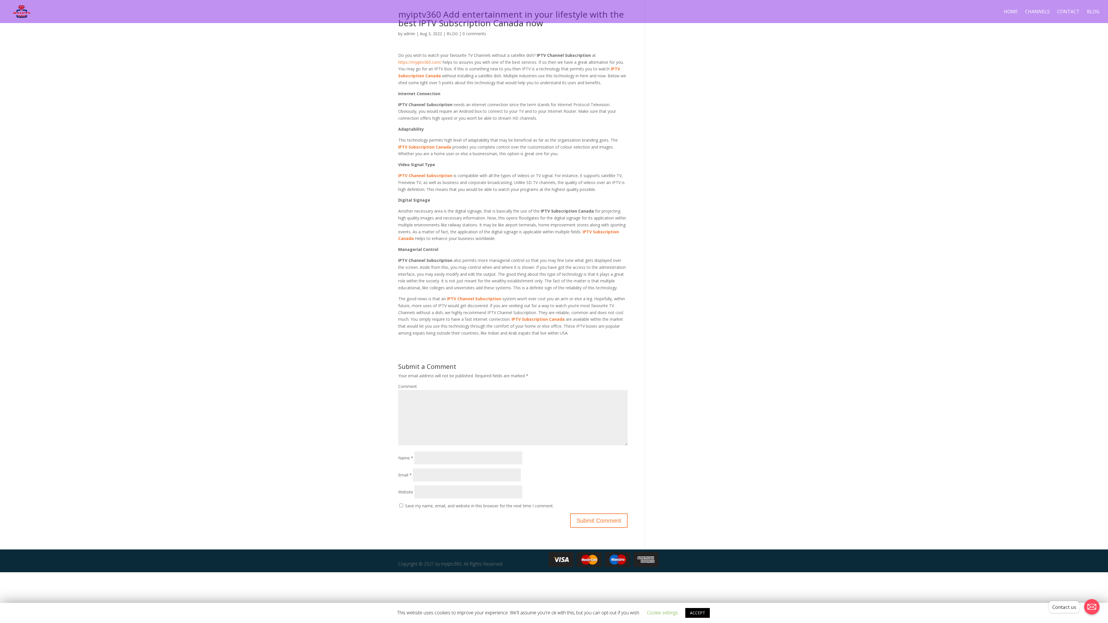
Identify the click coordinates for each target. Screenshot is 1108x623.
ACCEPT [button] (697, 613)
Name (405, 458)
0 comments (474, 33)
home (1011, 12)
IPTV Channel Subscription (425, 175)
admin (409, 33)
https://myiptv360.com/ (419, 62)
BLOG (452, 33)
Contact (1068, 12)
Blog (1093, 12)
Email (405, 475)
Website (405, 492)
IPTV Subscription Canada (538, 319)
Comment (407, 386)
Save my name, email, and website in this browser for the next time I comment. (479, 505)
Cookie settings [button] (662, 612)
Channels (1037, 12)
